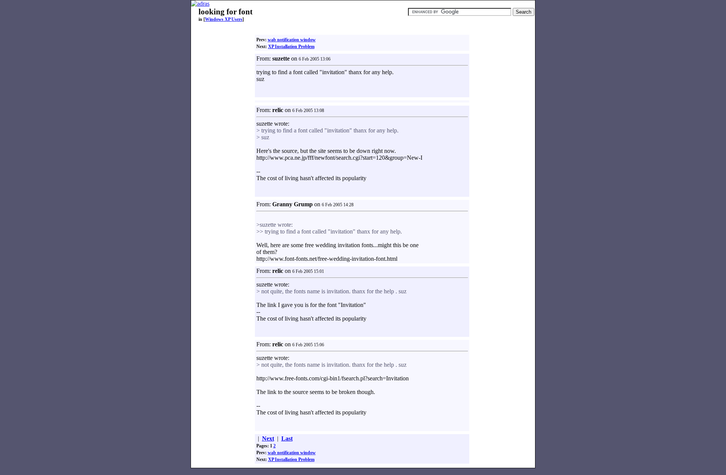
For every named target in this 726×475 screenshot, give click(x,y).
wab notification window (292, 39)
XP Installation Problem (291, 46)
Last (287, 438)
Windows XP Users (223, 19)
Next (268, 438)
